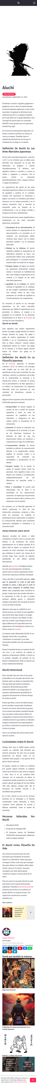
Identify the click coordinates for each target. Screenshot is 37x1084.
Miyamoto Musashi (8, 990)
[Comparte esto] (4, 948)
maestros (15, 566)
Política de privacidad (20, 1082)
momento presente (26, 887)
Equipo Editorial (8, 938)
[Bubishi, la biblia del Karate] (18, 1043)
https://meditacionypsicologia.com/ (12, 943)
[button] (18, 3)
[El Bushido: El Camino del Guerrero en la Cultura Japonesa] (18, 1009)
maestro (18, 629)
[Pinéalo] (20, 948)
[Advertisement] (18, 19)
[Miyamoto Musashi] (18, 973)
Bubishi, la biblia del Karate (12, 1056)
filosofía (29, 318)
